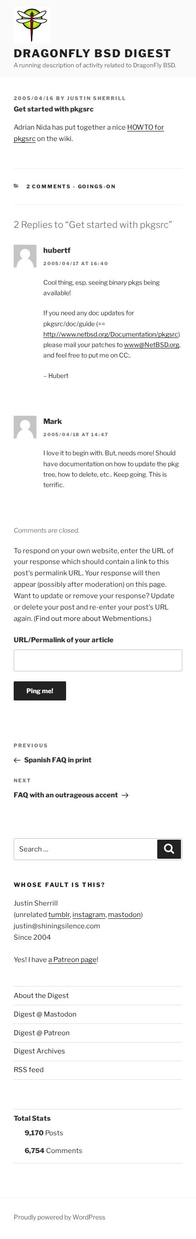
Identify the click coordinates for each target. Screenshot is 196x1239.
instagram (88, 915)
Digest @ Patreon (42, 1033)
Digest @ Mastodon (45, 1014)
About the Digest (41, 996)
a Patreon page (72, 960)
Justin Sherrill (96, 98)
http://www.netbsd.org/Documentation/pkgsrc (110, 334)
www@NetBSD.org (151, 344)
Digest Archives (39, 1051)
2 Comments (49, 186)
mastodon (124, 915)
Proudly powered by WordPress (59, 1217)
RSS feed (29, 1070)
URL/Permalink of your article (63, 640)
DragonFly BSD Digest (93, 53)
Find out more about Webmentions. (93, 618)
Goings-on (97, 186)
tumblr (59, 915)
